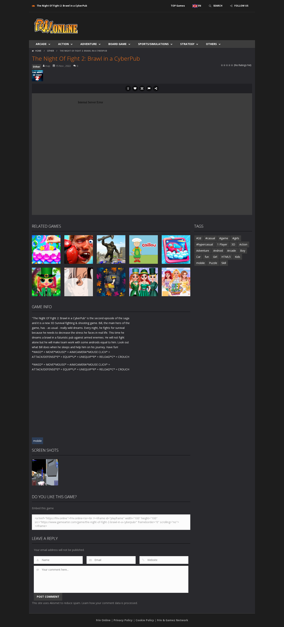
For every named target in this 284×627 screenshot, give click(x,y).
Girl (215, 257)
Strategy (187, 44)
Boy (242, 250)
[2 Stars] (224, 65)
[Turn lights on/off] (128, 88)
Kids (237, 257)
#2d (198, 238)
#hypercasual (204, 244)
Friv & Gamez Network (172, 620)
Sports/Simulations (153, 44)
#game (223, 238)
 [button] (149, 88)
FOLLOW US (241, 5)
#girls (235, 238)
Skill (223, 263)
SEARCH (217, 5)
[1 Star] (222, 65)
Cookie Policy (145, 620)
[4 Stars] (229, 65)
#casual (210, 238)
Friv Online (103, 620)
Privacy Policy (123, 620)
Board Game (117, 44)
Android (218, 250)
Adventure (88, 44)
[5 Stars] (232, 65)
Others (211, 44)
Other (50, 50)
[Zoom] (45, 472)
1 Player (222, 244)
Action (63, 44)
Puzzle (213, 263)
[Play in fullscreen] (142, 88)
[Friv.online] (56, 26)
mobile (37, 441)
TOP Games (178, 5)
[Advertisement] (181, 23)
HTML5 (226, 257)
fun (207, 257)
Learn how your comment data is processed (109, 603)
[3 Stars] (227, 65)
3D (233, 244)
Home (38, 50)
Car (198, 257)
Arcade (41, 44)
